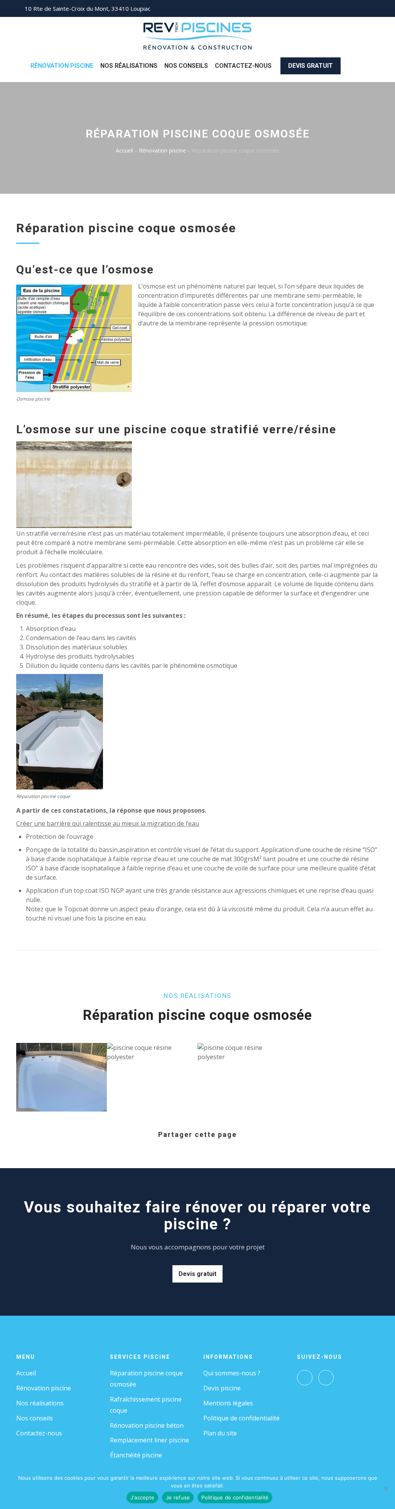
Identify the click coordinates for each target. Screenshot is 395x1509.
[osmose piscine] (74, 484)
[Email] (226, 1148)
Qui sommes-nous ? (231, 1373)
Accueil (124, 150)
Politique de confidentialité (241, 1418)
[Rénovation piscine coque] (59, 732)
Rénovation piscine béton (147, 1425)
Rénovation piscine (61, 65)
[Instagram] (326, 1377)
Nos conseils (34, 1418)
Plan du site (220, 1433)
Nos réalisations (40, 1403)
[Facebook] (304, 1377)
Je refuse (178, 1497)
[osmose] (74, 338)
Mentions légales (228, 1403)
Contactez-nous (243, 65)
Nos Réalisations (128, 65)
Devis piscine (222, 1388)
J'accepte (142, 1497)
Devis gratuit (310, 65)
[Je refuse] (385, 1488)
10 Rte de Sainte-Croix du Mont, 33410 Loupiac (87, 8)
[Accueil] (197, 35)
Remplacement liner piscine (149, 1440)
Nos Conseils (186, 65)
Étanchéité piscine (136, 1455)
